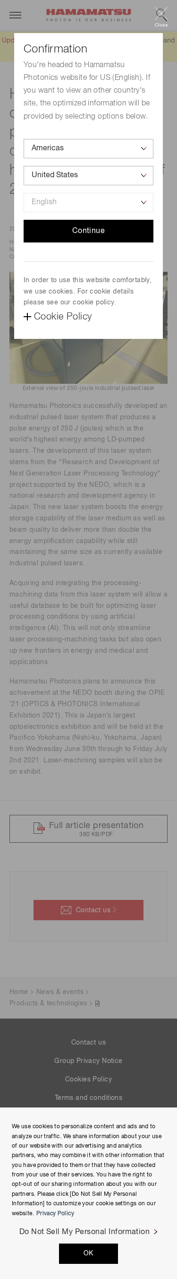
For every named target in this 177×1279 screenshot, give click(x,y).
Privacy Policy (55, 1214)
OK (88, 1253)
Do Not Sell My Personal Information (84, 1232)
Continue (88, 231)
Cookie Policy (63, 316)
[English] (88, 202)
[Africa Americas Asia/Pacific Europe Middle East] (88, 148)
